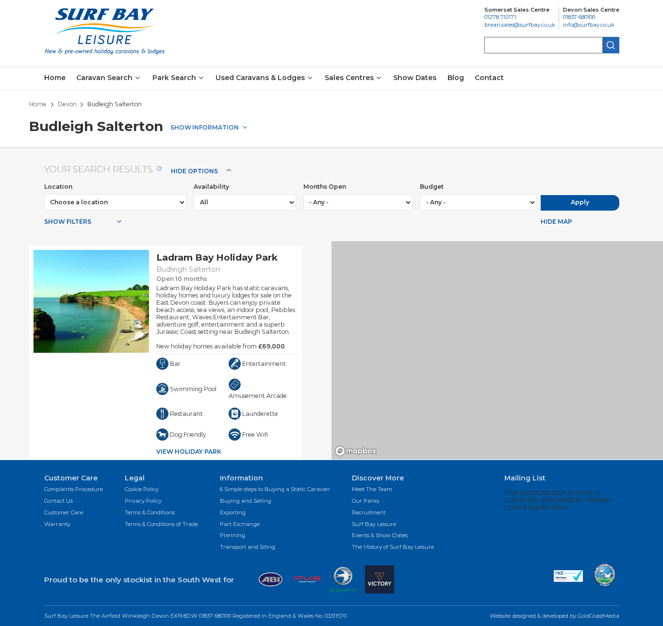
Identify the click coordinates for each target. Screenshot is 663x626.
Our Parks (365, 501)
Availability (211, 186)
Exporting (233, 513)
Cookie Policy (142, 490)
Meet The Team (372, 490)
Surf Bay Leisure (374, 524)
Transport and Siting (247, 547)
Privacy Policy (143, 501)
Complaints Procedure (73, 490)
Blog (456, 77)
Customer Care (63, 513)
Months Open (324, 186)
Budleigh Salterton (188, 269)
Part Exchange (240, 524)
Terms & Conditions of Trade (161, 524)
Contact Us (58, 501)
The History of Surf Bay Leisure (393, 547)
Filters (67, 221)
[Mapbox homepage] (355, 451)
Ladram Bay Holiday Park (217, 257)
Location (58, 186)
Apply (580, 202)
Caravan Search (104, 78)
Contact (489, 77)
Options (194, 171)
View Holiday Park (188, 451)
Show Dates (414, 77)
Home (55, 77)
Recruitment (368, 513)
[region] (497, 350)
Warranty (57, 524)
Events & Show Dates (380, 536)
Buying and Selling (245, 501)
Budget (432, 186)
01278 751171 (500, 17)
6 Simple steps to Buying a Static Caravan (275, 490)
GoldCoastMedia (598, 615)
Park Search (174, 78)
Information (215, 127)
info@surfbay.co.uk (588, 25)
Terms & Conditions (150, 513)
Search (611, 45)
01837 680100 (579, 17)
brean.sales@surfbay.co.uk (519, 25)
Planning (232, 536)
